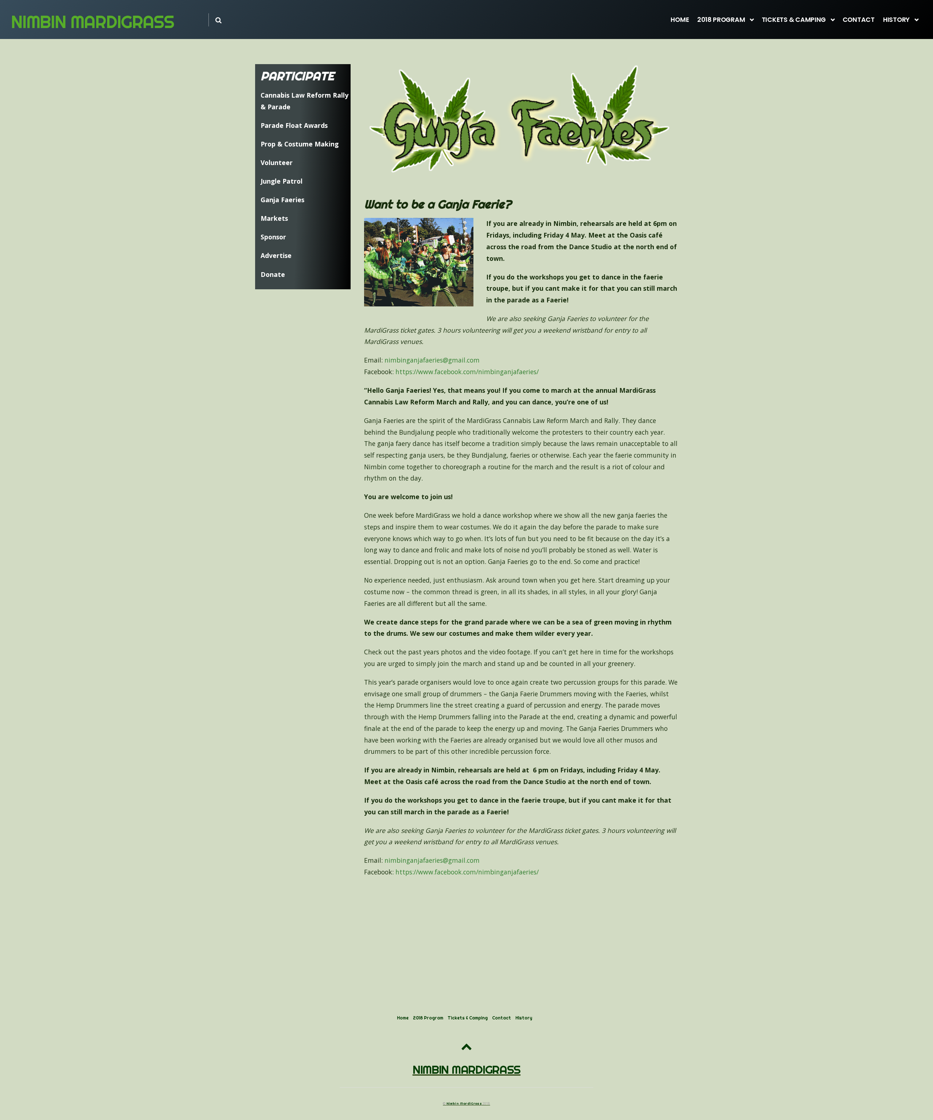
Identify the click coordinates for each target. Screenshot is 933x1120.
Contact (859, 19)
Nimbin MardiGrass (464, 1103)
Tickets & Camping (794, 19)
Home (680, 19)
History (896, 19)
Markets (274, 218)
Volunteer (277, 162)
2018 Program (721, 19)
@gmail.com (432, 360)
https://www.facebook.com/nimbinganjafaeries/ (467, 371)
